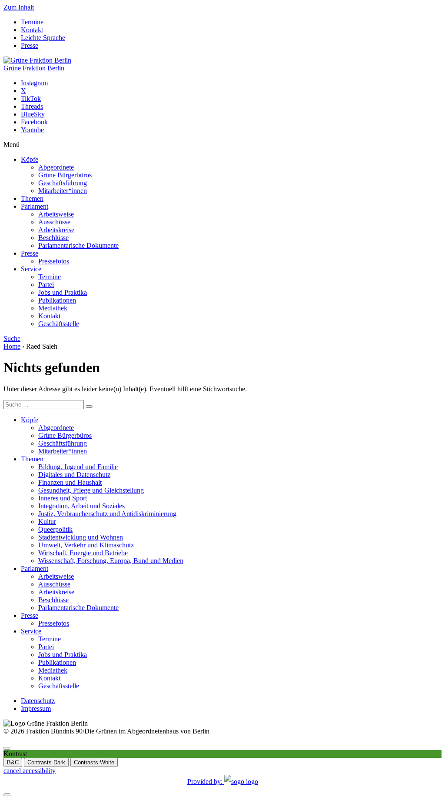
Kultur (47, 521)
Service (31, 269)
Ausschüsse (54, 222)
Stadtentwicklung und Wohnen (80, 537)
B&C (13, 762)
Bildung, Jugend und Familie (78, 466)
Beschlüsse (53, 237)
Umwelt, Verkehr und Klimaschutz (86, 545)
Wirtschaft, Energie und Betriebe (83, 553)
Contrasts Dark (46, 762)
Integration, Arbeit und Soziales (81, 506)
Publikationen (57, 300)
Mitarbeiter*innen (62, 190)
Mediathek (52, 308)
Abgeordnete (56, 167)
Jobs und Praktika (62, 292)
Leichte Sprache (43, 37)
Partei (46, 284)
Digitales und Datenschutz (74, 474)
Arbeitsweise (56, 214)
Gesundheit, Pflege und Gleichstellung (91, 490)
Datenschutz (38, 700)
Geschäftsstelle (58, 323)
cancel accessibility (29, 770)
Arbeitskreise (56, 229)
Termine (32, 22)
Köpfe (29, 159)
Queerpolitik (55, 529)
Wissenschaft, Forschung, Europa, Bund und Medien (110, 560)
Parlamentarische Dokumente (78, 245)
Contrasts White (94, 762)
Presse (29, 45)
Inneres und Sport (62, 498)
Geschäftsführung (62, 183)
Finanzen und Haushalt (70, 482)
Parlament (34, 206)
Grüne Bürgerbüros (65, 175)
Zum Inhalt (18, 7)
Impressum (36, 708)
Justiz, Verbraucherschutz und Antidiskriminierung (107, 513)
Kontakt (32, 29)
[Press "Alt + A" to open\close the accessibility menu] (6, 748)
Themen (32, 198)
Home (11, 346)
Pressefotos (53, 261)
